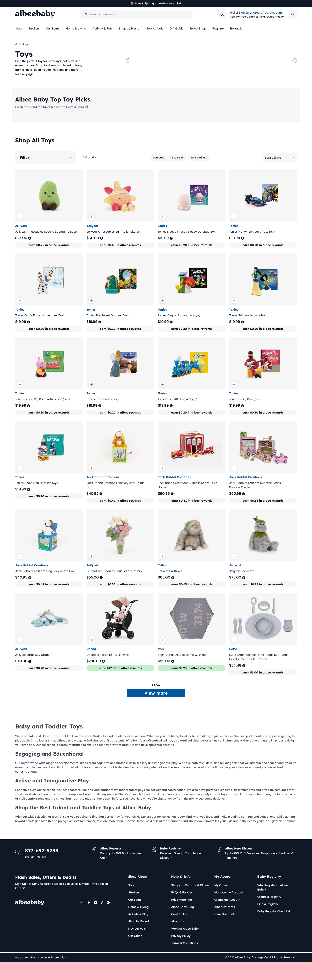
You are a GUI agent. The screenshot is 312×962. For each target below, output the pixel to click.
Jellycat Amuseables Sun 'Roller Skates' (113, 231)
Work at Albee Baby (185, 928)
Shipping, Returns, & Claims (190, 885)
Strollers (134, 892)
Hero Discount (224, 914)
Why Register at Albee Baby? (272, 887)
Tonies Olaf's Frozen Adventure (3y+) (39, 315)
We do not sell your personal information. (40, 957)
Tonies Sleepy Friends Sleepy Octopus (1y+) (187, 231)
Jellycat (21, 226)
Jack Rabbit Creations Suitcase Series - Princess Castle (256, 485)
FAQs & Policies (182, 892)
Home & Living (138, 907)
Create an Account (227, 899)
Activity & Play (138, 914)
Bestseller (178, 157)
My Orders (221, 885)
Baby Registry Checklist (273, 911)
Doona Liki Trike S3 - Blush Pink (107, 654)
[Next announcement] (296, 3)
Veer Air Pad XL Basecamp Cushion (182, 654)
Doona (91, 649)
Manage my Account (228, 892)
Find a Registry (267, 904)
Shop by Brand (138, 921)
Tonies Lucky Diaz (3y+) (245, 399)
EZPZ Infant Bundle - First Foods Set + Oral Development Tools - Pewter (258, 657)
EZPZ (233, 649)
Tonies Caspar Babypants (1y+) (179, 315)
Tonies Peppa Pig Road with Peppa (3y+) (42, 399)
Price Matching (181, 899)
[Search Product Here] (86, 14)
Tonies (162, 226)
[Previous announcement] (16, 3)
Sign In (244, 12)
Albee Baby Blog (182, 907)
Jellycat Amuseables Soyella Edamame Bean (46, 231)
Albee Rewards (224, 907)
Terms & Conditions (184, 943)
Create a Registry (269, 897)
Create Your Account (267, 12)
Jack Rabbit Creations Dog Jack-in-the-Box (45, 571)
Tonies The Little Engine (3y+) (177, 399)
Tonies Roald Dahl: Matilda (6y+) (37, 483)
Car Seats (135, 899)
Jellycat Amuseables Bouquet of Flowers (114, 571)
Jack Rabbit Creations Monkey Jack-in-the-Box (116, 485)
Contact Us (179, 914)
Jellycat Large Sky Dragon (33, 654)
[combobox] (136, 14)
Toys (25, 44)
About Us (177, 921)
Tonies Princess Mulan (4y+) (247, 315)
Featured (158, 157)
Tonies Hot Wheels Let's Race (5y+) (252, 231)
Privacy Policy (180, 936)
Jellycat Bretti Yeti (170, 571)
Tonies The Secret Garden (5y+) (107, 315)
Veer (161, 649)
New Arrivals (199, 157)
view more (156, 693)
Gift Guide (135, 936)
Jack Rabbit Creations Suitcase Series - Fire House (187, 485)
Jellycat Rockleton (241, 571)
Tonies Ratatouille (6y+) (102, 399)
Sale (131, 885)
